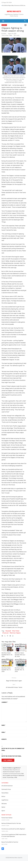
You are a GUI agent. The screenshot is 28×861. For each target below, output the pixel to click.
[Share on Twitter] (5, 636)
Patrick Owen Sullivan (7, 817)
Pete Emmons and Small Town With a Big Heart (13, 829)
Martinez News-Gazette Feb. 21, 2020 (6, 669)
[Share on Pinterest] (7, 636)
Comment (5, 702)
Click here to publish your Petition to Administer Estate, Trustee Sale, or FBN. (13, 775)
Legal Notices (5, 800)
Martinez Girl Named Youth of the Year (11, 823)
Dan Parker (16, 631)
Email (4, 732)
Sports (4, 25)
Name (3, 725)
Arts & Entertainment (7, 785)
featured (5, 633)
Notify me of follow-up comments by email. (13, 749)
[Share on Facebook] (2, 636)
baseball (8, 631)
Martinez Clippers (15, 633)
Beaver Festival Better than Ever (10, 842)
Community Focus (6, 789)
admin (4, 33)
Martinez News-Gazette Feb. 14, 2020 (19, 669)
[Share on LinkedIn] (10, 636)
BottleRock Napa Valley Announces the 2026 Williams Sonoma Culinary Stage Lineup (14, 5)
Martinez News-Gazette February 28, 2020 (20, 654)
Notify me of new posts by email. (11, 756)
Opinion (3, 807)
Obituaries (4, 803)
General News (5, 793)
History (3, 796)
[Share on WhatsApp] (13, 636)
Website (4, 739)
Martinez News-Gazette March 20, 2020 (7, 654)
